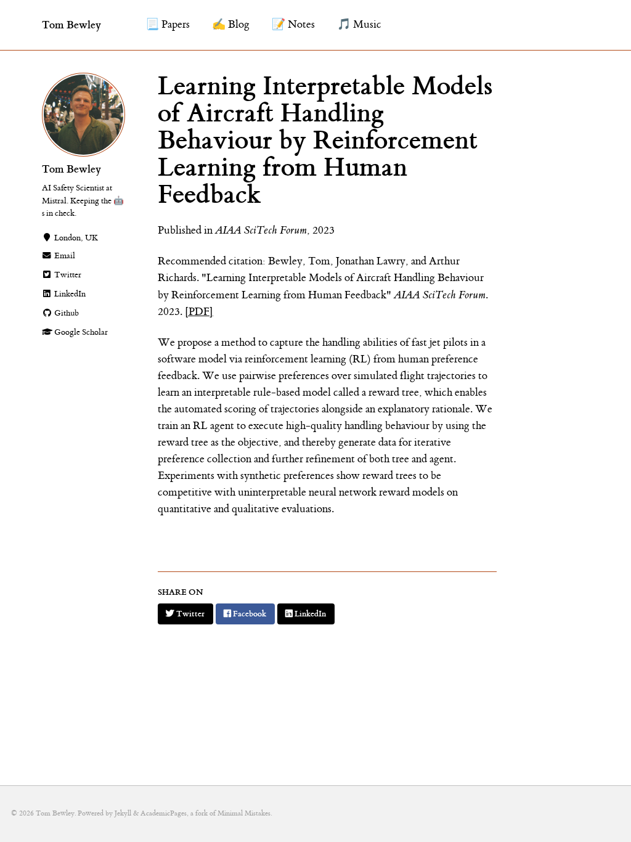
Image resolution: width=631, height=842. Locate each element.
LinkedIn (69, 294)
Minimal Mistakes (244, 813)
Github (65, 313)
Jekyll (123, 813)
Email (63, 256)
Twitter (66, 275)
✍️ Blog (231, 24)
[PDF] (199, 312)
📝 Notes (293, 24)
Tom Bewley (71, 25)
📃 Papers (167, 24)
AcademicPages (163, 813)
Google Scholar (80, 332)
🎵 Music (359, 24)
